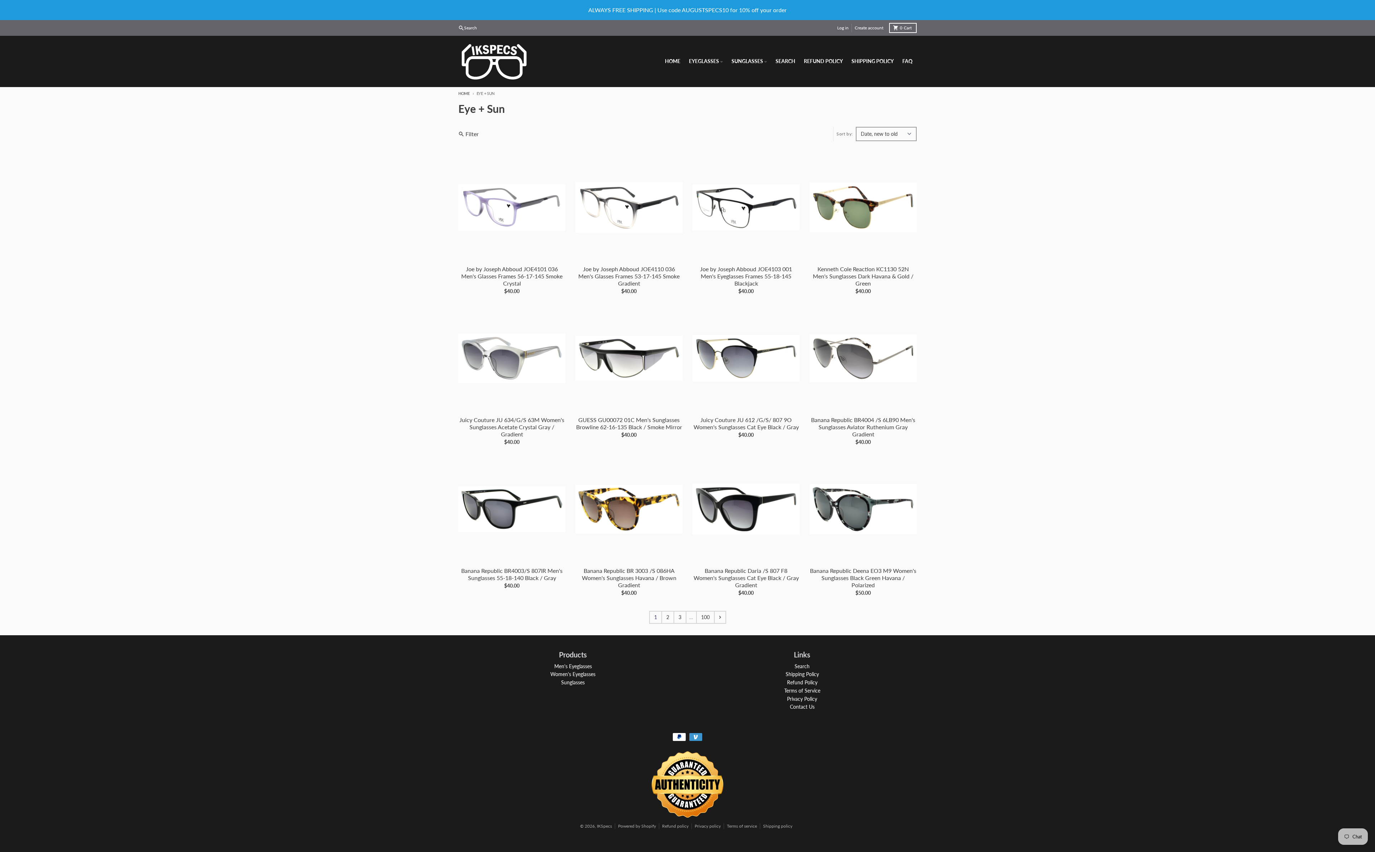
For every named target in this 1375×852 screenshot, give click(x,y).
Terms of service (742, 826)
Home (464, 93)
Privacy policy (708, 826)
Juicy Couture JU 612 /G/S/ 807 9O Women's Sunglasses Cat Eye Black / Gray (746, 423)
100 (705, 617)
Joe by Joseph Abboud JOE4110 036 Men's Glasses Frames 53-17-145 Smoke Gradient (629, 276)
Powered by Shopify (637, 826)
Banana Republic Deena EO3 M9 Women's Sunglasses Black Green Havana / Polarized (863, 577)
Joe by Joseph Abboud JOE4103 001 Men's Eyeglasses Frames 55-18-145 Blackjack (746, 276)
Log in (843, 27)
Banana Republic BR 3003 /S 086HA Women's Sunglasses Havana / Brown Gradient (629, 577)
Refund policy (675, 826)
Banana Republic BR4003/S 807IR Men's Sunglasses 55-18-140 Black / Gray (512, 574)
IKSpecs (604, 826)
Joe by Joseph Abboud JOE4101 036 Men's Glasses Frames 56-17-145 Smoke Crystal (512, 276)
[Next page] (720, 617)
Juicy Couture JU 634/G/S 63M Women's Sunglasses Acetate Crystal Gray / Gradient (511, 426)
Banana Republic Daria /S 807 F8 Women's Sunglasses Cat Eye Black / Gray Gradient (746, 577)
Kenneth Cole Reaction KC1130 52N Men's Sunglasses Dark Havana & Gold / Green (863, 276)
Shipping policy (777, 826)
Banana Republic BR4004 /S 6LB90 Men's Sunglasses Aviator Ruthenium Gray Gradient (863, 426)
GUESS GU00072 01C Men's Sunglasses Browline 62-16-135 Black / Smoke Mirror (629, 423)
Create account (869, 27)
